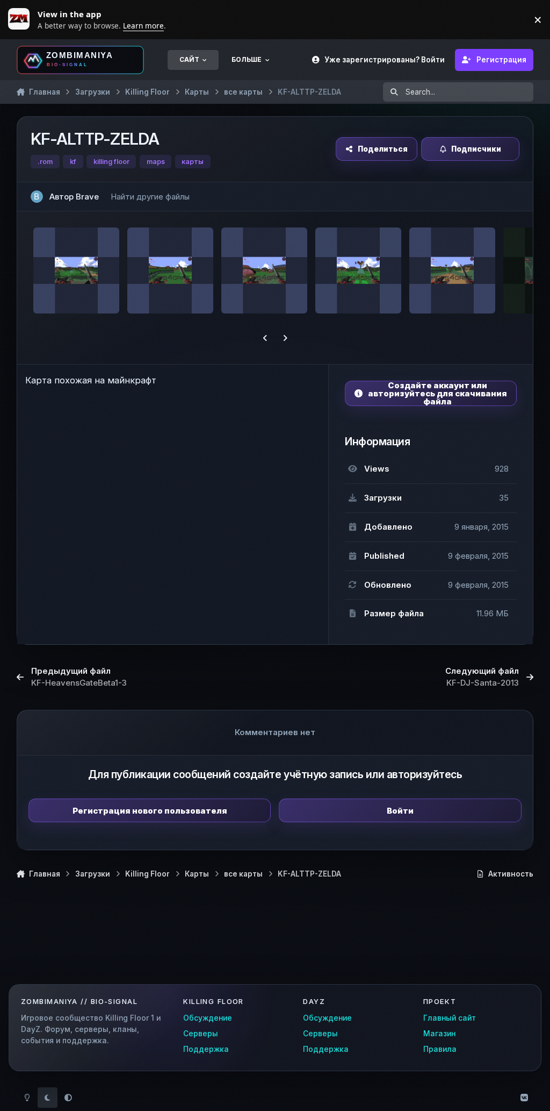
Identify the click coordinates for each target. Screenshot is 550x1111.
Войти (400, 811)
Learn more (21, 19)
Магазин (439, 1033)
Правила (440, 1049)
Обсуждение (207, 1018)
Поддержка (206, 1049)
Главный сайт (449, 1018)
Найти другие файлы (150, 196)
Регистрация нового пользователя (150, 811)
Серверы (200, 1033)
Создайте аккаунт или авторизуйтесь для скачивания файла (437, 393)
